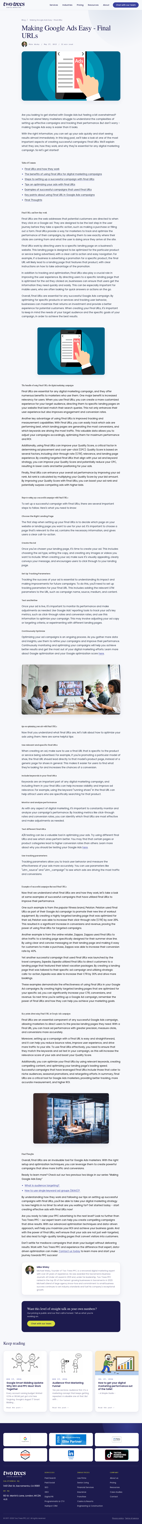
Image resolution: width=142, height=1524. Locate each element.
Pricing (80, 5)
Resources (93, 5)
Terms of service (132, 1518)
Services (54, 5)
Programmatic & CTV (54, 1501)
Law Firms (81, 1478)
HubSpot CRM (51, 1506)
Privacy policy (118, 1518)
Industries (67, 5)
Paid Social (50, 1482)
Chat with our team (126, 5)
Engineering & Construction (90, 1506)
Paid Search (50, 1478)
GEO (47, 1492)
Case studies (116, 1492)
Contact (114, 1496)
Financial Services (85, 1487)
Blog (24, 20)
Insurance (81, 1492)
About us (114, 1478)
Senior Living (83, 1482)
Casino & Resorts (85, 1501)
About (106, 5)
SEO (46, 1487)
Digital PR (49, 1496)
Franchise (81, 1496)
